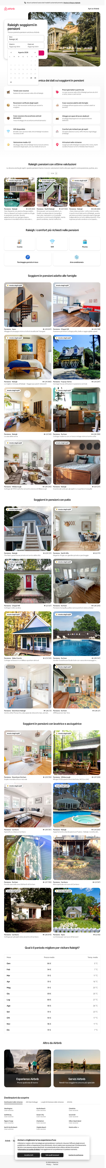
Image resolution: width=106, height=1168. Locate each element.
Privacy (48, 1164)
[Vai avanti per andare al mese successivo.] (35, 52)
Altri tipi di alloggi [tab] (32, 1102)
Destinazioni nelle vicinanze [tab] (13, 1102)
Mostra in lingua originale (71, 3)
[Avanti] (56, 173)
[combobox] (26, 39)
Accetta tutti (28, 1155)
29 (31, 78)
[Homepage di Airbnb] (9, 8)
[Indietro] (48, 173)
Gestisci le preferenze (76, 1155)
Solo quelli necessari (52, 1155)
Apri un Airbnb (93, 9)
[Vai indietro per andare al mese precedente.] (11, 52)
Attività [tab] (69, 1102)
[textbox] (16, 46)
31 (11, 82)
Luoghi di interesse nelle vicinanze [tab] (52, 1102)
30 (35, 78)
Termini (55, 1164)
